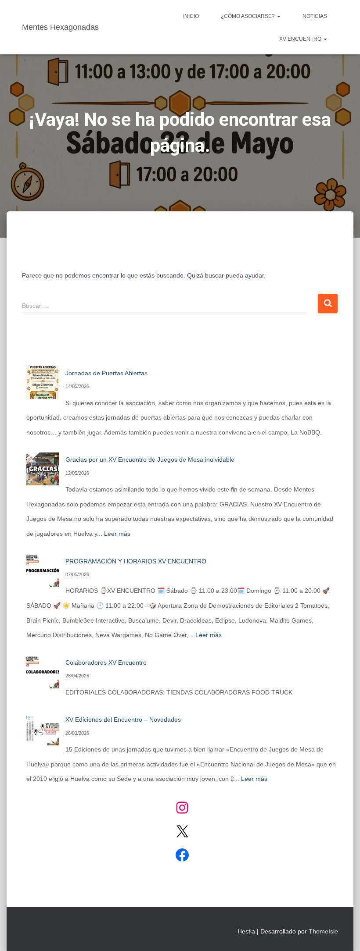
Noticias (314, 16)
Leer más (117, 533)
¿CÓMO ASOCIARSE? (248, 16)
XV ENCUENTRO (301, 39)
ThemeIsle (323, 931)
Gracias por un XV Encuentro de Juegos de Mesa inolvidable (149, 459)
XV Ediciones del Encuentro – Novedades (123, 719)
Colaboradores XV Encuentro (106, 662)
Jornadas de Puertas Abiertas (106, 373)
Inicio (191, 16)
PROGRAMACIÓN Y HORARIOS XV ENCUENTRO (135, 561)
